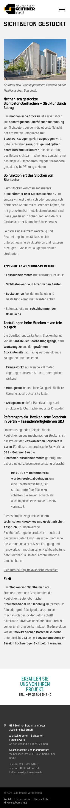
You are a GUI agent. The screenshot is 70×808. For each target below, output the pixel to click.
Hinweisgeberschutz (15, 802)
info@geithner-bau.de (30, 772)
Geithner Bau (25, 9)
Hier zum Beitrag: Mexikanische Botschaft (31, 570)
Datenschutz (41, 799)
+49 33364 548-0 (38, 694)
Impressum (23, 799)
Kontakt (8, 799)
